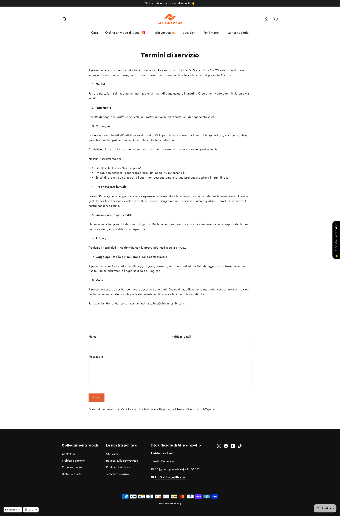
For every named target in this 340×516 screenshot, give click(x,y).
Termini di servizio (188, 409)
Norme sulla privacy (159, 409)
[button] (13, 509)
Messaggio (96, 356)
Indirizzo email (181, 336)
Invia (96, 397)
